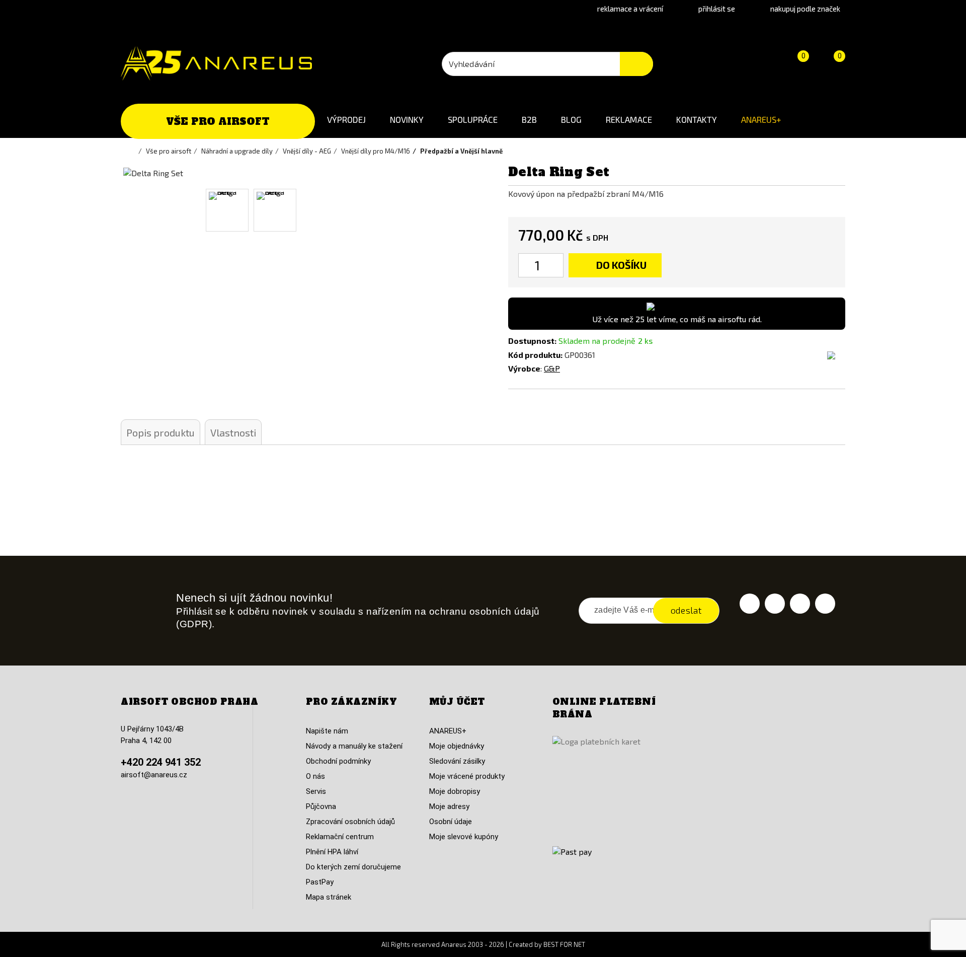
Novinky (407, 119)
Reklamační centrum (340, 836)
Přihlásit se (716, 8)
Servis (316, 791)
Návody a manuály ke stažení (354, 746)
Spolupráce (473, 119)
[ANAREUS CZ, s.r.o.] (216, 63)
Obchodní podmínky (338, 761)
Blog (571, 119)
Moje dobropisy (454, 791)
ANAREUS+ (761, 119)
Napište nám (327, 730)
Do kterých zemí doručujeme (353, 866)
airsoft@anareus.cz (154, 774)
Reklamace (629, 119)
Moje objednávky (456, 746)
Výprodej (346, 119)
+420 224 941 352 (161, 762)
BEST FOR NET (564, 944)
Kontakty (696, 119)
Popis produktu (160, 432)
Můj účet (457, 702)
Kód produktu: (535, 354)
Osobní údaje (450, 821)
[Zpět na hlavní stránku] (133, 151)
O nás (315, 776)
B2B (529, 119)
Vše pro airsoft (218, 121)
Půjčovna (321, 806)
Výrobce (524, 368)
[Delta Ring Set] (227, 210)
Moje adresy (449, 806)
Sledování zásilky (457, 761)
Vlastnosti (233, 432)
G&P (552, 368)
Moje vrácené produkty (467, 776)
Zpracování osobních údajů (350, 821)
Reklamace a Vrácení (630, 8)
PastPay (320, 882)
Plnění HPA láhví (332, 851)
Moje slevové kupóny (463, 836)
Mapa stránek (328, 897)
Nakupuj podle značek (805, 8)
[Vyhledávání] (636, 64)
